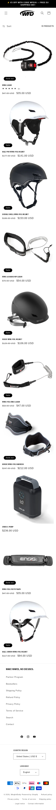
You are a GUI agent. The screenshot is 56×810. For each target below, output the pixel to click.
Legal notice (20, 803)
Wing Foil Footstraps (11, 589)
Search (9, 717)
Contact (10, 724)
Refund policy (46, 794)
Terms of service (29, 799)
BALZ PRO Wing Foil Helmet (13, 152)
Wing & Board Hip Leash (12, 277)
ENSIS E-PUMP (7, 527)
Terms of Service (14, 710)
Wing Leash (7, 85)
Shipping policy (45, 799)
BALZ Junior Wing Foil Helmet (15, 652)
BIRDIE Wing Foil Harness (13, 464)
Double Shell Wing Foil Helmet (15, 214)
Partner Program (14, 677)
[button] (6, 13)
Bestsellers (11, 684)
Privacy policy (13, 799)
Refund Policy (13, 697)
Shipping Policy (14, 690)
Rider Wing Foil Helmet (12, 339)
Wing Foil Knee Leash (11, 402)
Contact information (36, 803)
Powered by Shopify (30, 794)
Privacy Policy (13, 704)
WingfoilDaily (16, 794)
